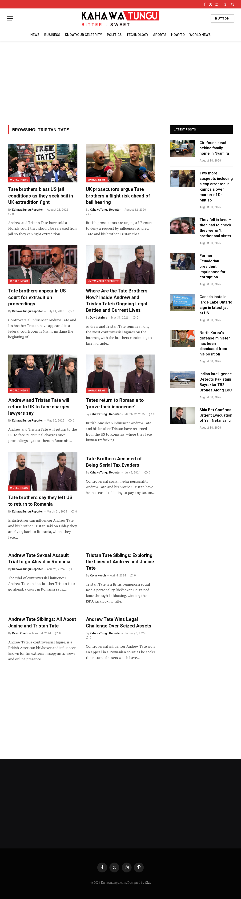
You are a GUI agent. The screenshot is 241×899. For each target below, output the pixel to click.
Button (222, 18)
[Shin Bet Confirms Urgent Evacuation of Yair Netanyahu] (182, 415)
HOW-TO (178, 35)
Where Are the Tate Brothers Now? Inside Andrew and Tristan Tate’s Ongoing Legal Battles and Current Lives (117, 300)
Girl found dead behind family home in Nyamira (214, 148)
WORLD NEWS (200, 35)
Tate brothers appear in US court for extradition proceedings (37, 297)
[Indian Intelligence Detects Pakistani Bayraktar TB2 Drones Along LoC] (182, 379)
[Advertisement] (120, 82)
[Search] (232, 4)
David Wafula (98, 317)
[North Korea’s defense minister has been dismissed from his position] (182, 338)
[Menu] (10, 18)
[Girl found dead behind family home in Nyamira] (182, 148)
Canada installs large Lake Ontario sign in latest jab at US (216, 305)
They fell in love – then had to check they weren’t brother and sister (215, 227)
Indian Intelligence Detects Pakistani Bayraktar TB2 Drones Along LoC (216, 382)
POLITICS (114, 35)
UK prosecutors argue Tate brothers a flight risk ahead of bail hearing (118, 195)
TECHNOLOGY (137, 35)
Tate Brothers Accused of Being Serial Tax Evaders (114, 462)
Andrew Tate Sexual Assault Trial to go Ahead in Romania (39, 558)
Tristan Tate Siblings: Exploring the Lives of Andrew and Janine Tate (120, 561)
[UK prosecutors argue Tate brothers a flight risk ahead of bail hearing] (120, 163)
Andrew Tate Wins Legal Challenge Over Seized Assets (119, 622)
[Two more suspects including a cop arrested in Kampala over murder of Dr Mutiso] (182, 178)
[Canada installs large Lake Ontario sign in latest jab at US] (182, 302)
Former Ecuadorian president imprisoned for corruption (212, 266)
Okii (147, 882)
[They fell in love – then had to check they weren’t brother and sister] (182, 225)
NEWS (35, 35)
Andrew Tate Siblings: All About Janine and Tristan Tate (42, 622)
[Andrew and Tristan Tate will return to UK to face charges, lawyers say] (42, 374)
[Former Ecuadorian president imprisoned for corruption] (182, 261)
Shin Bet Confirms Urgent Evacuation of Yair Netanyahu (216, 415)
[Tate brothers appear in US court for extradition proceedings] (42, 264)
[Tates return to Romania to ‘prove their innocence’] (120, 374)
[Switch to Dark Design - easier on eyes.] (225, 4)
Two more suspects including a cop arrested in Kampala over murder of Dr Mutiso (216, 186)
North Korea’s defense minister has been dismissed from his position (215, 344)
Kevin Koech (98, 575)
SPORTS (159, 35)
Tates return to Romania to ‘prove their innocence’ (115, 403)
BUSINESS (52, 35)
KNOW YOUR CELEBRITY (83, 35)
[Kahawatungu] (120, 18)
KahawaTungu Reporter (27, 209)
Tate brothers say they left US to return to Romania (40, 501)
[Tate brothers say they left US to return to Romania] (42, 471)
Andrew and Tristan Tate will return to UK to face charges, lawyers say (39, 406)
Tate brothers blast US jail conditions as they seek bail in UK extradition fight (40, 195)
